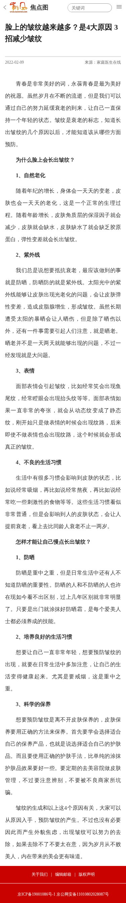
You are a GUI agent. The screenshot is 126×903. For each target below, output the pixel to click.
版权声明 (87, 874)
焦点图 (39, 7)
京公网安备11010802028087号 (82, 894)
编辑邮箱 (63, 874)
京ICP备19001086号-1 (36, 894)
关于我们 (40, 874)
